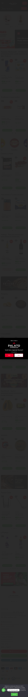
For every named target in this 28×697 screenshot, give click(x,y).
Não (19, 355)
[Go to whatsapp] (3, 690)
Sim (9, 355)
